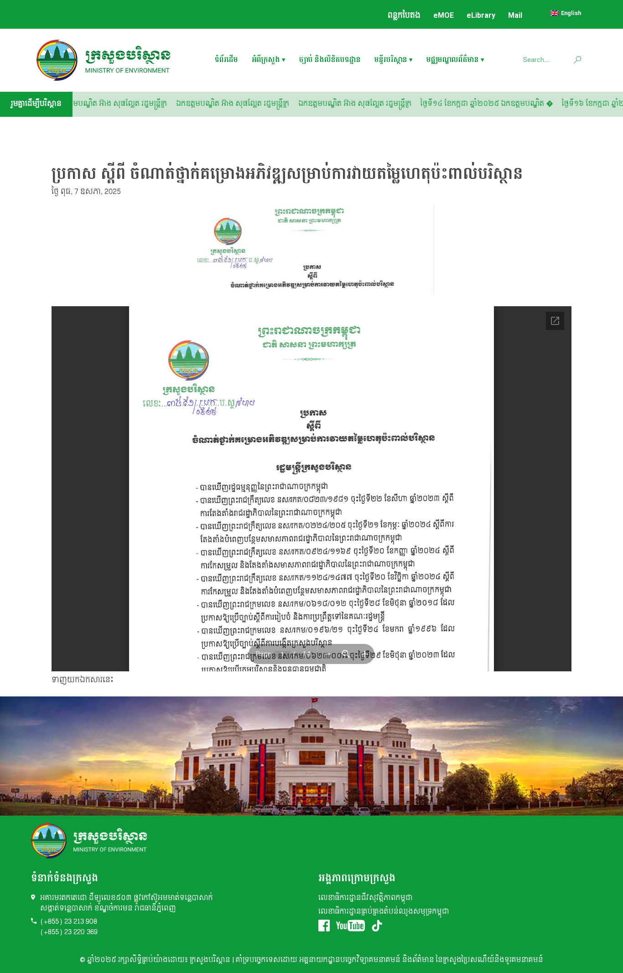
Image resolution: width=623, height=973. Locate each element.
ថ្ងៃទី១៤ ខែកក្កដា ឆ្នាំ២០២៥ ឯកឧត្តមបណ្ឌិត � (518, 104)
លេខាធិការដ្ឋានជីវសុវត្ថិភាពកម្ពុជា (365, 898)
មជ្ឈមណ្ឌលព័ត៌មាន (452, 60)
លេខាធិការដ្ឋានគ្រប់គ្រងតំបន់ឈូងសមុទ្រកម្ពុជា (383, 911)
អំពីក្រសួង (266, 60)
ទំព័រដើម (226, 60)
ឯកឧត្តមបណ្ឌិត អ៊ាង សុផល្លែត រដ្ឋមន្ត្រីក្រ (141, 104)
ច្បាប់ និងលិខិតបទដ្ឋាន (330, 60)
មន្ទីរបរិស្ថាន (390, 60)
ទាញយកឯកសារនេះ (83, 679)
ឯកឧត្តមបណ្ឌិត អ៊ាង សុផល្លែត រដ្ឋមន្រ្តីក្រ (264, 104)
